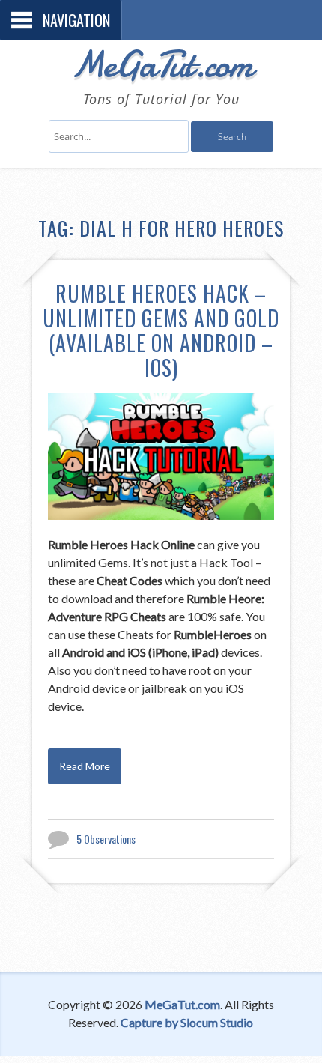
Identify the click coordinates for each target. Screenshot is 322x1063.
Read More (84, 766)
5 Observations (106, 839)
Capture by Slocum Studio (187, 1022)
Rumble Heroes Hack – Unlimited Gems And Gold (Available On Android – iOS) (161, 330)
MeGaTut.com (161, 64)
